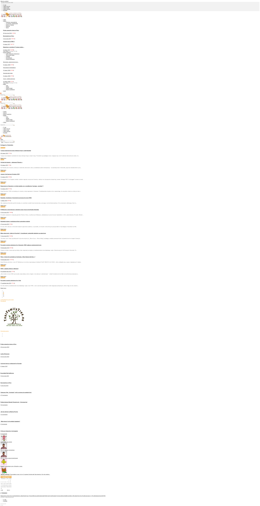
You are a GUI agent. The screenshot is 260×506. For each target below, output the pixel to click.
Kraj (2, 142)
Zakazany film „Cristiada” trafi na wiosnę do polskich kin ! (16, 392)
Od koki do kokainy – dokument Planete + (11, 162)
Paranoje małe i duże (8, 73)
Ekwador (54, 496)
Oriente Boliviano (10, 59)
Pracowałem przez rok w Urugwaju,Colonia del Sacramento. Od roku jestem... (30, 474)
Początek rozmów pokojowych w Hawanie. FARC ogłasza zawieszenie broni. (21, 245)
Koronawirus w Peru (8, 36)
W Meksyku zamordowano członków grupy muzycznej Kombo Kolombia (20, 209)
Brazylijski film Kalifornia (7, 373)
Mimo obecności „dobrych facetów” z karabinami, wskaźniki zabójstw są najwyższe (23, 233)
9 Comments (4, 424)
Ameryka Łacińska (11, 496)
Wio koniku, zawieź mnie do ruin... (10, 62)
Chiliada (8, 56)
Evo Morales (73, 496)
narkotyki (100, 496)
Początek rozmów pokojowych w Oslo (11, 280)
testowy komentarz (10, 450)
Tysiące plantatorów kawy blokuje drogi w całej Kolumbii (16, 150)
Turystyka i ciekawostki (12, 23)
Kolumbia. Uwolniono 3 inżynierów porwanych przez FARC (16, 198)
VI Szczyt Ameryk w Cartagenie (9, 431)
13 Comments (4, 414)
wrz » (8, 490)
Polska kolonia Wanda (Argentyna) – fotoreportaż (14, 402)
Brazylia (68, 496)
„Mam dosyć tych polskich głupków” (10, 421)
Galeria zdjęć (19, 496)
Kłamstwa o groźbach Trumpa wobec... (13, 47)
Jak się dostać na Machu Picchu (9, 411)
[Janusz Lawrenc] (4, 473)
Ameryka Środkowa (82, 496)
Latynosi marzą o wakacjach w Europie (11, 363)
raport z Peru (90, 496)
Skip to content (4, 1)
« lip (2, 490)
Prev (4, 51)
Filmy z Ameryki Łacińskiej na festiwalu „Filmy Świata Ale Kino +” (18, 257)
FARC (104, 496)
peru (6, 496)
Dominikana (9, 58)
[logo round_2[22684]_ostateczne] (14, 330)
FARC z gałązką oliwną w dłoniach (9, 268)
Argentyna (3, 230)
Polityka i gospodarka (11, 22)
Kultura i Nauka (10, 25)
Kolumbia (3, 148)
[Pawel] (4, 465)
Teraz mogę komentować (11, 458)
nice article (9, 442)
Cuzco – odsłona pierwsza (9, 78)
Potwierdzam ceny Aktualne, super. (13, 466)
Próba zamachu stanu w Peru (11, 30)
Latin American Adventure (12, 53)
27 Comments (4, 395)
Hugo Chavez (29, 496)
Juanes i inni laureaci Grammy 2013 (10, 174)
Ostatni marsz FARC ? (9, 41)
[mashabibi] (4, 440)
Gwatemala (41, 496)
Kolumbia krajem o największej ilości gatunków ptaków (15, 221)
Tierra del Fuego (10, 55)
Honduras (59, 496)
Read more (3, 158)
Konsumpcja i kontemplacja (9, 67)
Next (7, 51)
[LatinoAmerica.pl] (12, 17)
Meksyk (3, 496)
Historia (8, 26)
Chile (45, 496)
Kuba (24, 496)
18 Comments (4, 405)
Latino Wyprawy (5, 354)
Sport (7, 27)
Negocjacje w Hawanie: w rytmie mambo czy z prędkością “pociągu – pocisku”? (22, 186)
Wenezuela (35, 496)
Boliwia (2, 159)
